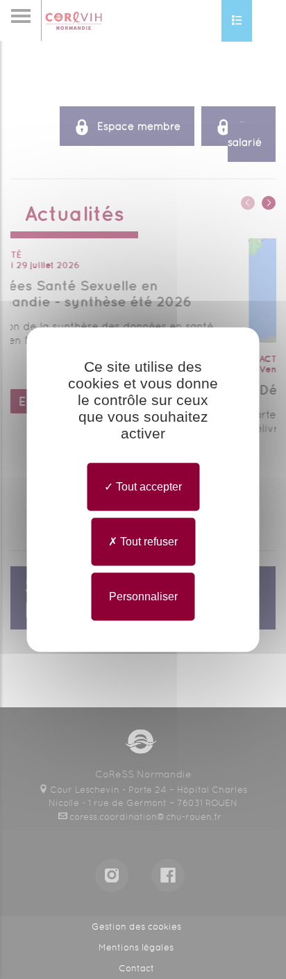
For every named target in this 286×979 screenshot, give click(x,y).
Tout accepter (147, 487)
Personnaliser (143, 596)
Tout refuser (147, 542)
